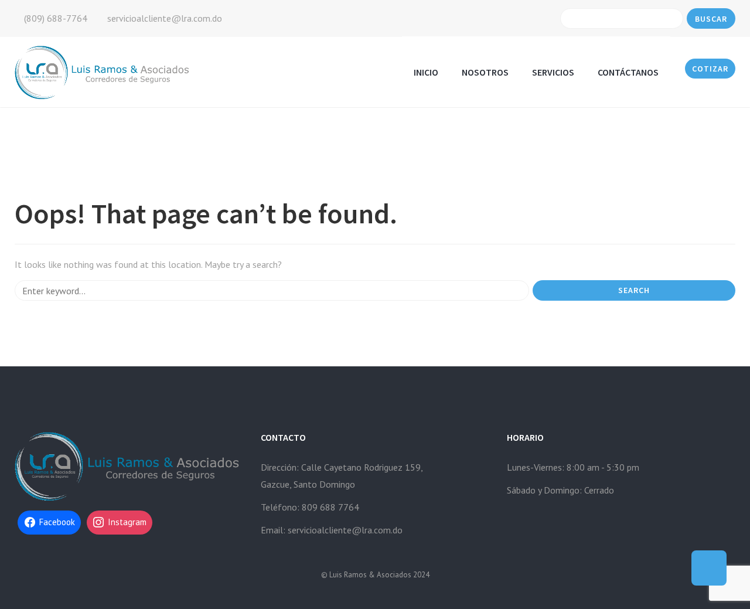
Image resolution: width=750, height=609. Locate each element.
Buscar (711, 18)
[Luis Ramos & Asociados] (103, 71)
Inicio (426, 72)
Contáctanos (628, 72)
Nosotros (485, 72)
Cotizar (710, 68)
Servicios (553, 72)
